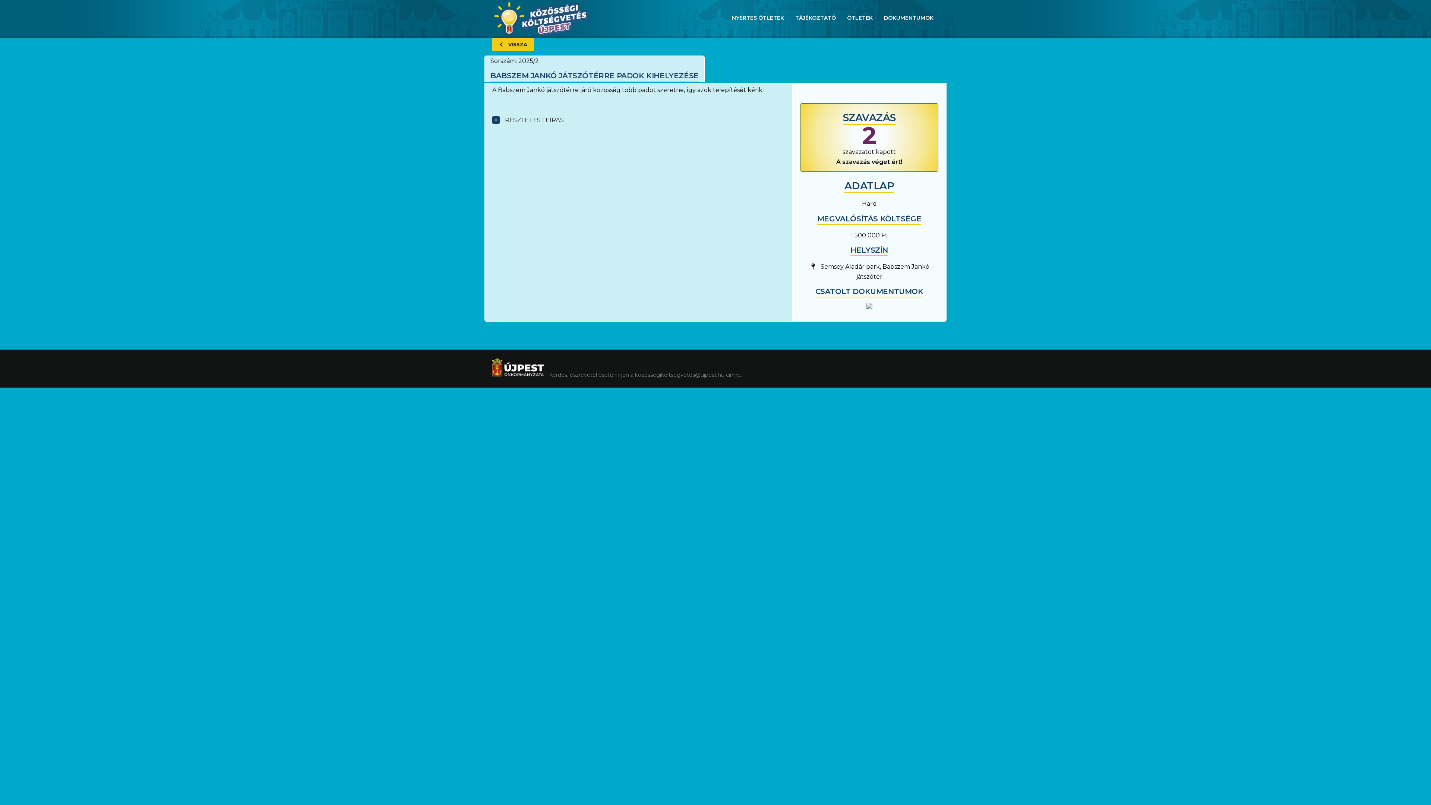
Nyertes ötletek (758, 18)
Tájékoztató (815, 18)
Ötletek (860, 18)
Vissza (517, 44)
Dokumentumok (909, 18)
